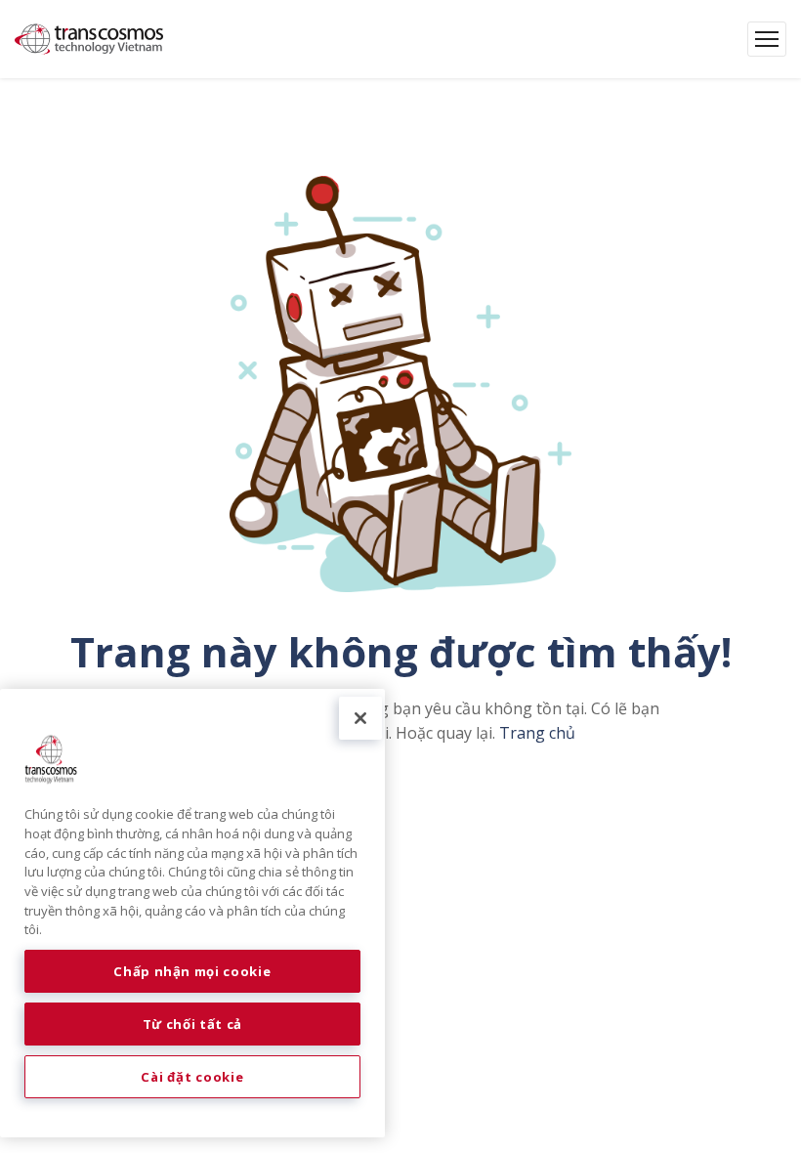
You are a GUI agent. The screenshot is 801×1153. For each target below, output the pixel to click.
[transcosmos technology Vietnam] (89, 39)
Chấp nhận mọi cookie (192, 971)
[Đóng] (360, 718)
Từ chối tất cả (192, 1024)
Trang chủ (537, 733)
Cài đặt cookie (192, 1077)
